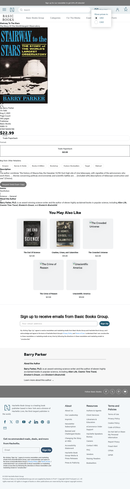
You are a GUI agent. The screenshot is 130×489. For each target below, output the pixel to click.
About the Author (8, 199)
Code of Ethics (114, 427)
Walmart (98, 165)
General (13, 196)
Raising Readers (93, 458)
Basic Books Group (35, 17)
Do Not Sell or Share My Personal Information (116, 434)
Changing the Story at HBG (73, 439)
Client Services (92, 415)
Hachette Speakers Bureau (94, 435)
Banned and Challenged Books (72, 432)
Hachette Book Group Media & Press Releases (71, 455)
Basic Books (5, 123)
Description (5, 169)
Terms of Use (113, 414)
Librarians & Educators (91, 420)
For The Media (73, 17)
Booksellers (91, 462)
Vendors (89, 454)
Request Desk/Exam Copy (13, 184)
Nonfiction (4, 190)
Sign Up (104, 323)
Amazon (5, 165)
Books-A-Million (38, 165)
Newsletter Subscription (70, 425)
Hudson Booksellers (71, 165)
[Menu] (4, 9)
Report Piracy (113, 441)
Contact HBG (92, 445)
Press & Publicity (72, 462)
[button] (65, 105)
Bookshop (54, 165)
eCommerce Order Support (94, 428)
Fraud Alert (112, 446)
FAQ (88, 449)
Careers (89, 441)
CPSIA (110, 450)
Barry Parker (8, 107)
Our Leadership (71, 415)
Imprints (68, 419)
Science (3, 196)
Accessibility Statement (70, 447)
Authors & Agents (93, 410)
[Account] (117, 10)
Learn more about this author (38, 379)
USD (102, 17)
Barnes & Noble (20, 165)
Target (87, 165)
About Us (69, 410)
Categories (55, 17)
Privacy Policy (114, 418)
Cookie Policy (113, 423)
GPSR (110, 454)
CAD (102, 22)
